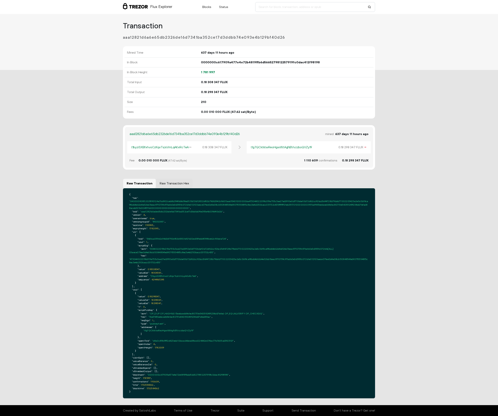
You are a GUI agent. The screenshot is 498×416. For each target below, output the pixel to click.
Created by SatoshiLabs (139, 411)
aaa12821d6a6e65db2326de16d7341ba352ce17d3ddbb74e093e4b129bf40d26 (185, 134)
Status (223, 7)
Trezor (214, 411)
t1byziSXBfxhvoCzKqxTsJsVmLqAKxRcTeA (160, 147)
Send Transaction (304, 411)
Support (268, 411)
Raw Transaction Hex (174, 183)
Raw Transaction (140, 183)
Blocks (206, 7)
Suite (241, 411)
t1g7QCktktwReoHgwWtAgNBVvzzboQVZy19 (281, 147)
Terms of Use (183, 411)
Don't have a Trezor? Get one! (354, 411)
